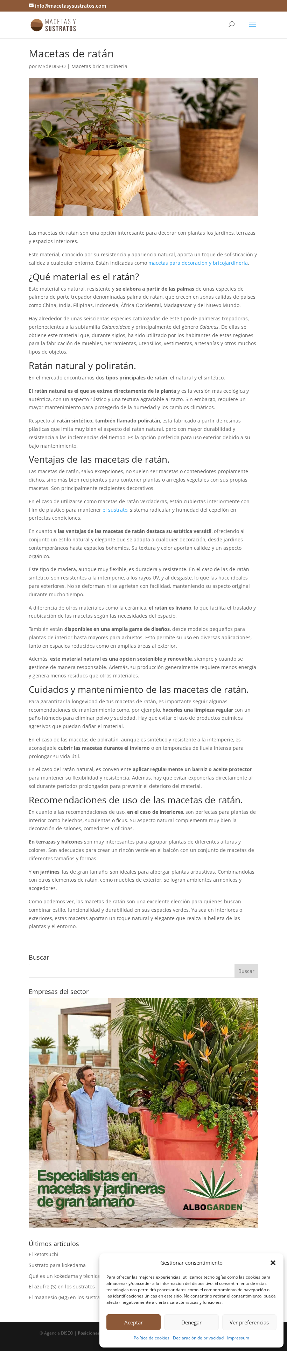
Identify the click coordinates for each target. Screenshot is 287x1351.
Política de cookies (151, 1338)
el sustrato (115, 509)
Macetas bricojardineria (99, 66)
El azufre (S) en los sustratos (62, 1286)
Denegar (191, 1322)
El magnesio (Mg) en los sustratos (68, 1297)
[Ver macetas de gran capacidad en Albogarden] (143, 1225)
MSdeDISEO (52, 66)
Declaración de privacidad (198, 1338)
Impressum (238, 1338)
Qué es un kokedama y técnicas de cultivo (78, 1276)
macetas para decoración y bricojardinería (198, 262)
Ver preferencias (249, 1322)
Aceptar (133, 1322)
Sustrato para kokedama (57, 1265)
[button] (273, 1262)
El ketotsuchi (43, 1254)
